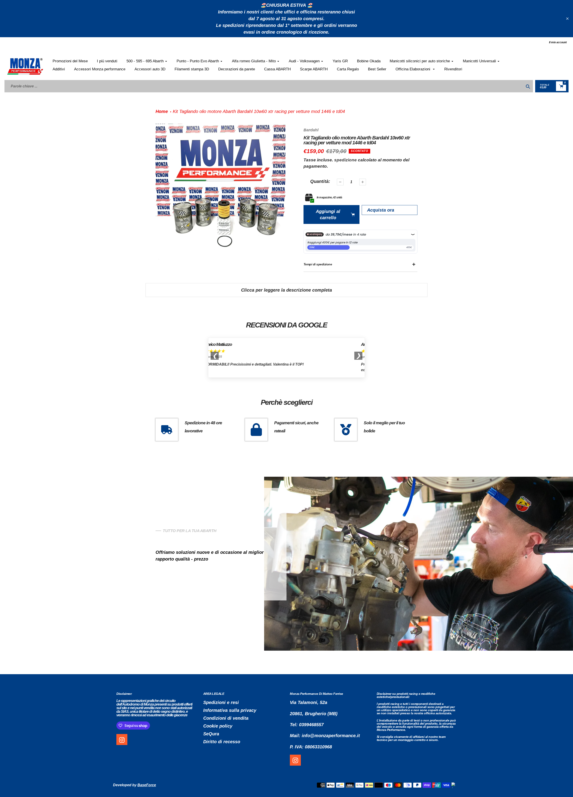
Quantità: (320, 181)
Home (162, 111)
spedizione (346, 160)
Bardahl (311, 130)
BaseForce (146, 785)
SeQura (211, 733)
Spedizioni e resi (221, 702)
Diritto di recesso (221, 741)
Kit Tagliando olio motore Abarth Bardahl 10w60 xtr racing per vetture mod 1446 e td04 (259, 111)
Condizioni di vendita (225, 718)
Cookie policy (217, 725)
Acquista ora (380, 210)
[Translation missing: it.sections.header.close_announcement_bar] (567, 18)
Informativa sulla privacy (229, 710)
